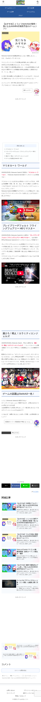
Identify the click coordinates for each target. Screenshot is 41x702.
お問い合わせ (11, 690)
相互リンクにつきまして (30, 693)
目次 (18, 146)
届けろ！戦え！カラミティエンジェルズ (17, 156)
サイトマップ (11, 693)
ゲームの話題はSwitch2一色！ (14, 158)
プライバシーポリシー (30, 690)
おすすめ (16, 432)
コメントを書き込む (20, 670)
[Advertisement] (20, 120)
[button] (34, 486)
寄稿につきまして (20, 696)
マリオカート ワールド (12, 149)
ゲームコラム (7, 432)
